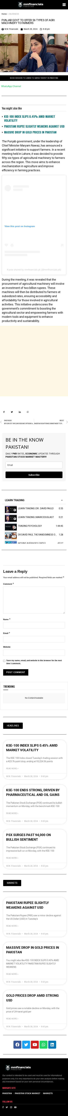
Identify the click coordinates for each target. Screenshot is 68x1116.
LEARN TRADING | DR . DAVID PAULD (36, 508)
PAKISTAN (7, 1093)
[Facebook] (17, 1045)
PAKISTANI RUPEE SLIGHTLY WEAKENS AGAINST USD (34, 126)
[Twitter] (26, 1045)
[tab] (34, 508)
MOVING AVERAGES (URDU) (32, 543)
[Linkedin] (52, 1045)
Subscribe (34, 474)
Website (6, 647)
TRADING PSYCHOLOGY (30, 526)
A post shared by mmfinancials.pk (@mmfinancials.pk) (34, 269)
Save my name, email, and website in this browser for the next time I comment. (34, 662)
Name (7, 619)
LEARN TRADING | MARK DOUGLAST (36, 517)
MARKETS (48, 1093)
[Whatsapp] (43, 1045)
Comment (8, 583)
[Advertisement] (34, 361)
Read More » (12, 768)
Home (4, 14)
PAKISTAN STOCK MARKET (27, 1093)
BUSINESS (14, 14)
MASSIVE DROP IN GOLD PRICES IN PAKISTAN (30, 132)
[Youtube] (35, 1045)
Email (6, 633)
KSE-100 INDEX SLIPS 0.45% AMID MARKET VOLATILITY (29, 118)
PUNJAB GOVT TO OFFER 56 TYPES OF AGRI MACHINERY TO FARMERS (28, 21)
